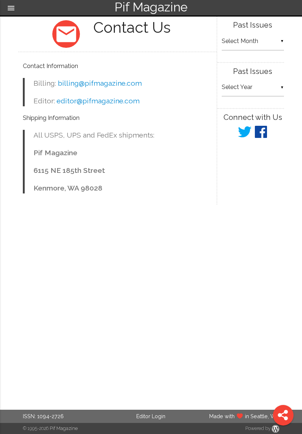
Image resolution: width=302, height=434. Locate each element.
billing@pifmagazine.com (100, 83)
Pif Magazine (64, 428)
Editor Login (150, 416)
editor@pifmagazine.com (98, 101)
